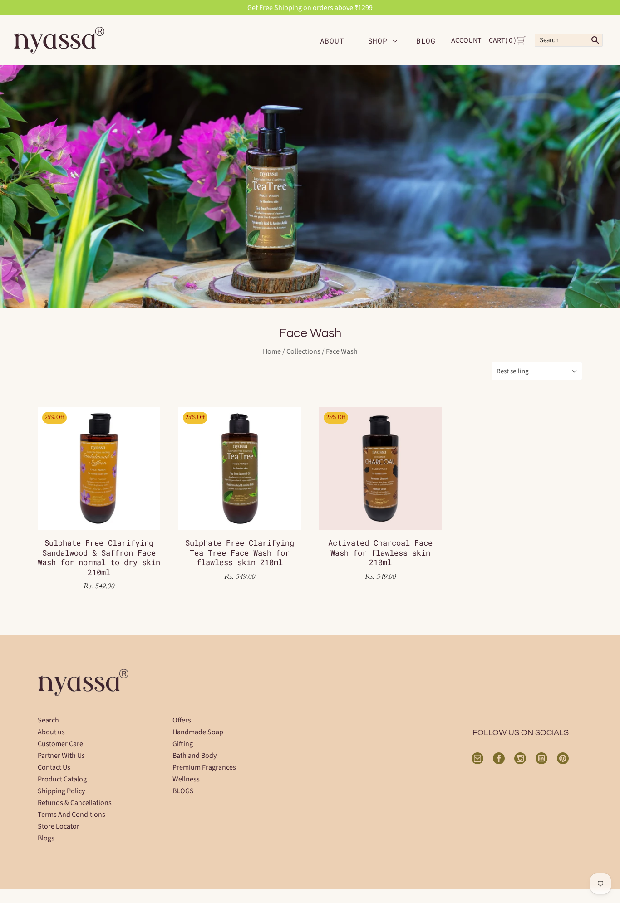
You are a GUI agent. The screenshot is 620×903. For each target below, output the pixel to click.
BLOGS (183, 791)
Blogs (46, 838)
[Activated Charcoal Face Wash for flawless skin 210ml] (380, 468)
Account (466, 40)
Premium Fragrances (204, 767)
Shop (378, 40)
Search (48, 720)
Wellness (186, 779)
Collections (303, 351)
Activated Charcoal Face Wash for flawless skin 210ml (380, 552)
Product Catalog (62, 779)
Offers (181, 720)
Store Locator (58, 826)
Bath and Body (194, 756)
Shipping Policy (61, 791)
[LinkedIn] (541, 758)
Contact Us (54, 767)
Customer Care (60, 744)
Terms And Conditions (71, 815)
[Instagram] (520, 758)
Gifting (182, 744)
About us (51, 732)
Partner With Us (61, 756)
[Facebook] (499, 758)
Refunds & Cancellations (75, 803)
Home (272, 351)
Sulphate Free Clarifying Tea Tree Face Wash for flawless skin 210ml (239, 552)
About (332, 40)
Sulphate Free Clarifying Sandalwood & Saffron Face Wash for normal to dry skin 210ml (99, 557)
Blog (426, 40)
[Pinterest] (563, 758)
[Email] (477, 758)
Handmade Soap (197, 732)
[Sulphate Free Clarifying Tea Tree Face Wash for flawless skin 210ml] (239, 468)
